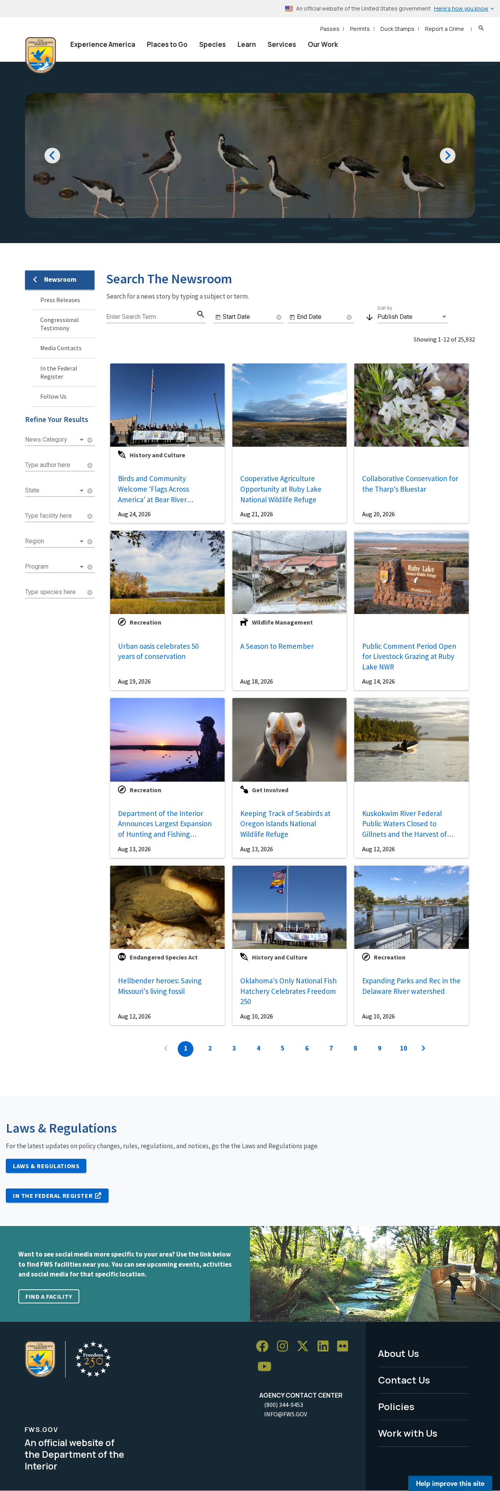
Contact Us (404, 1379)
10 (403, 1048)
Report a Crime (444, 28)
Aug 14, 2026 (378, 681)
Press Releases (60, 300)
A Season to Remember (277, 646)
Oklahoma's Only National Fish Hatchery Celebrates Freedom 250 (288, 991)
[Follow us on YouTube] (267, 1367)
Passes (329, 28)
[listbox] (55, 439)
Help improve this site (450, 1483)
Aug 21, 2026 (256, 514)
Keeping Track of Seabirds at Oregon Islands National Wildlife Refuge (285, 824)
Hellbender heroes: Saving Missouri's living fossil (160, 986)
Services (282, 44)
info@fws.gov (285, 1414)
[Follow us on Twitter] (305, 1347)
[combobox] (55, 465)
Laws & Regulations (46, 1166)
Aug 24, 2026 (134, 514)
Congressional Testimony (59, 324)
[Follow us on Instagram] (285, 1347)
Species (212, 44)
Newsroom (60, 279)
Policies (396, 1406)
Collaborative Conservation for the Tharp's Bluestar (410, 484)
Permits (360, 28)
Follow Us (53, 396)
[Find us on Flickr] (345, 1347)
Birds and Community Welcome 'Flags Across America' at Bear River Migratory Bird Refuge (153, 489)
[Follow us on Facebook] (265, 1347)
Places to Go (167, 44)
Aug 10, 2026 (256, 1016)
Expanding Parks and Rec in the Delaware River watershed (411, 986)
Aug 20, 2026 (378, 514)
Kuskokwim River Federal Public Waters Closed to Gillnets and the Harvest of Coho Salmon (404, 824)
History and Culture (157, 455)
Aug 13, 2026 (134, 849)
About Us (398, 1353)
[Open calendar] (218, 317)
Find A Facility (48, 1296)
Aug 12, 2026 (378, 849)
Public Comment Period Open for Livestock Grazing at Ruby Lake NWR (409, 656)
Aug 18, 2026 (256, 681)
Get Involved (270, 790)
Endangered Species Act (164, 957)
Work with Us (408, 1433)
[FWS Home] (40, 55)
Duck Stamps (397, 28)
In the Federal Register (58, 372)
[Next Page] (423, 1049)
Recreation (145, 622)
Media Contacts (61, 348)
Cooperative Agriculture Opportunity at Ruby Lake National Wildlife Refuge (280, 489)
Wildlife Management (282, 622)
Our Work (323, 44)
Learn (247, 44)
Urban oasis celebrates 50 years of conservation (158, 651)
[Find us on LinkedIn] (326, 1347)
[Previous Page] (165, 1049)
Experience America (102, 44)
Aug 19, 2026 (134, 681)
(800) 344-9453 (283, 1405)
